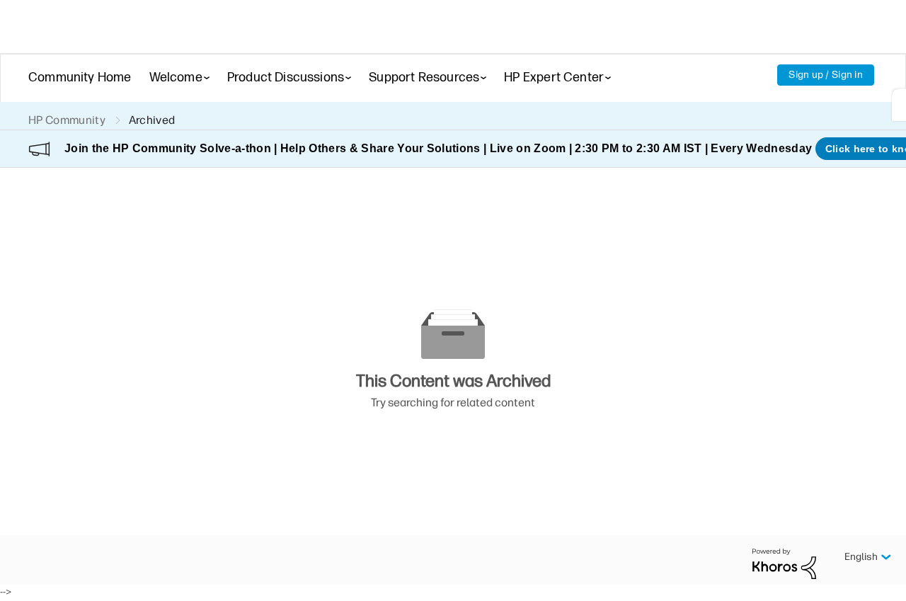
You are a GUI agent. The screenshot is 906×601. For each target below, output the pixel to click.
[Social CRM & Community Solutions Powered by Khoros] (784, 563)
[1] (899, 104)
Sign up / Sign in (826, 75)
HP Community (66, 120)
